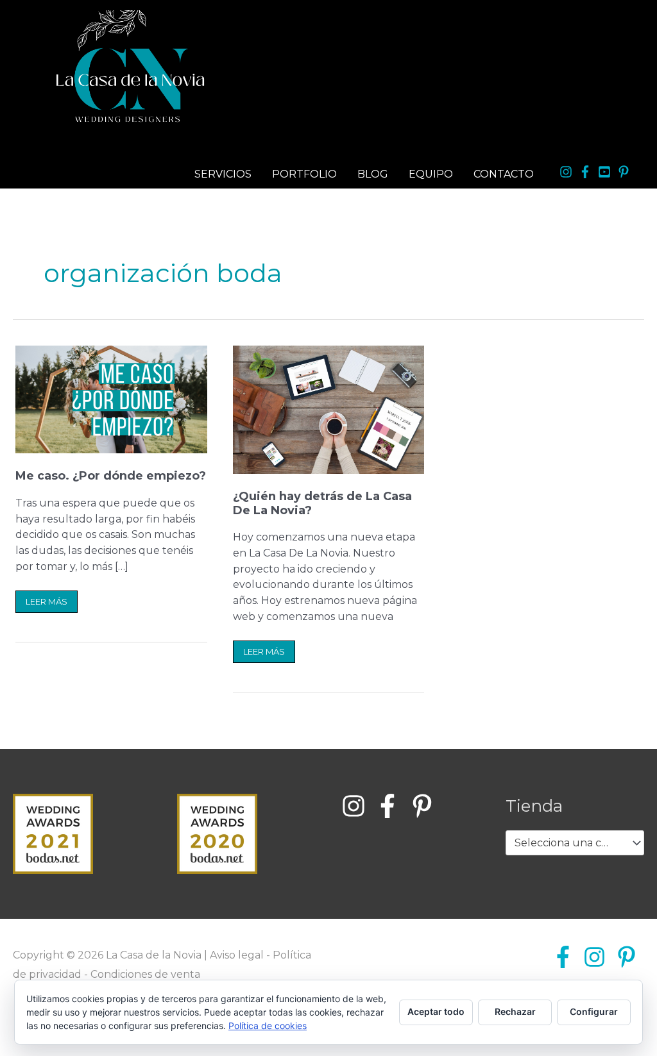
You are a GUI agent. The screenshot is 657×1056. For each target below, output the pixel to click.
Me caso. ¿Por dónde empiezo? (110, 476)
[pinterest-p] (625, 171)
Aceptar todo (436, 1011)
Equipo (431, 174)
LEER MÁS (46, 599)
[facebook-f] (587, 171)
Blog (372, 174)
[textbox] (569, 843)
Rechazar (515, 1011)
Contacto (504, 174)
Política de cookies (267, 1025)
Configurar (594, 1011)
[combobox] (575, 843)
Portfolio (304, 174)
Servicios (223, 174)
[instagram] (567, 171)
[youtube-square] (606, 171)
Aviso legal (237, 955)
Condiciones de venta (145, 974)
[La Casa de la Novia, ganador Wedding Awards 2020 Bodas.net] (217, 832)
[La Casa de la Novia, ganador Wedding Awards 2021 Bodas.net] (53, 832)
